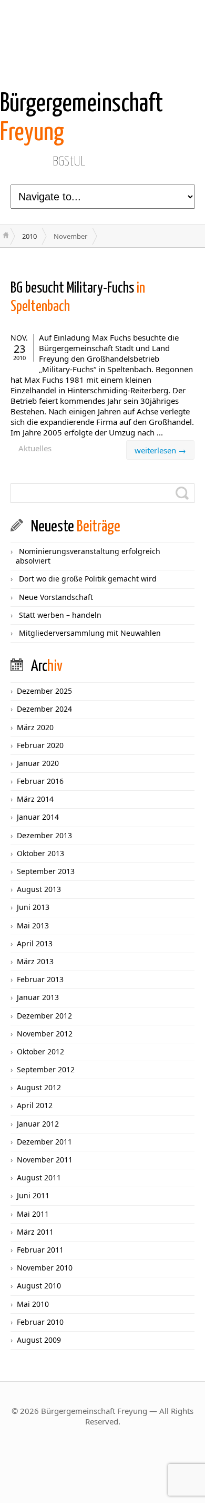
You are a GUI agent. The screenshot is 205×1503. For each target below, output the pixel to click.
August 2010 (39, 1286)
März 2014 (35, 799)
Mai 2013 (33, 925)
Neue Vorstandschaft (56, 597)
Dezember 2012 (44, 1016)
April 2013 (35, 943)
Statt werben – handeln (60, 615)
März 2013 (35, 961)
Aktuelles (35, 448)
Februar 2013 (40, 979)
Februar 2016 (40, 781)
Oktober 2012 (40, 1051)
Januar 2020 (38, 763)
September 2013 (46, 871)
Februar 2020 (40, 745)
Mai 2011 (33, 1214)
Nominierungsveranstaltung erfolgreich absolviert (88, 556)
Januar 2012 (38, 1124)
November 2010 (45, 1268)
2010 (29, 236)
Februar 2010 (40, 1322)
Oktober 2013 (40, 853)
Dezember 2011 (44, 1142)
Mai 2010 (33, 1304)
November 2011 (45, 1160)
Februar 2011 (40, 1250)
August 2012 (39, 1087)
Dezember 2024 (44, 709)
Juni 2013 (33, 907)
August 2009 (39, 1340)
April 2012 (35, 1105)
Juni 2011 (33, 1195)
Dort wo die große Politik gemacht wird (88, 579)
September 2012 (46, 1069)
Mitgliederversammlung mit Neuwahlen (90, 633)
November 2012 (45, 1034)
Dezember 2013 (44, 835)
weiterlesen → (160, 450)
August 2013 (39, 889)
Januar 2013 (38, 997)
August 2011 (39, 1177)
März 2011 (35, 1232)
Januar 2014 (38, 817)
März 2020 (35, 727)
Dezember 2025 (44, 691)
